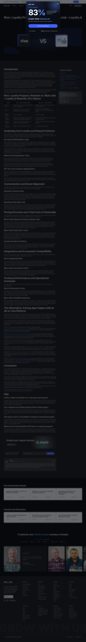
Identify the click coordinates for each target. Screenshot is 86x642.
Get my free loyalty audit (43, 26)
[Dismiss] (58, 4)
